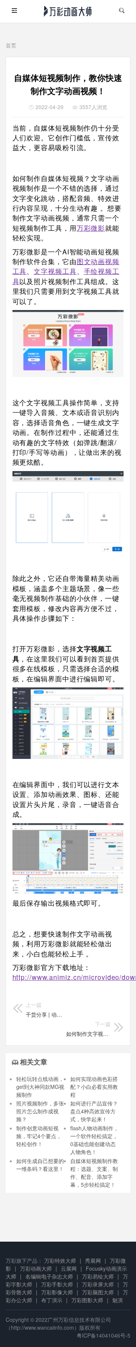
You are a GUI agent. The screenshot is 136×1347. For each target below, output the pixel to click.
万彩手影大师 (57, 1284)
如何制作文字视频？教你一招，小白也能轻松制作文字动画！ (88, 1028)
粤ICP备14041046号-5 (103, 1335)
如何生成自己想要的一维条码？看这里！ (40, 1164)
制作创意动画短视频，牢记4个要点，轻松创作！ (39, 1136)
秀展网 (93, 1260)
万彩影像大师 (57, 1292)
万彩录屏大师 (98, 1284)
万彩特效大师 (60, 1260)
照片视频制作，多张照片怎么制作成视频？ (40, 1111)
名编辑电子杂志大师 (49, 1276)
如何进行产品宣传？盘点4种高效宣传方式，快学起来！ (94, 1111)
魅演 (117, 1300)
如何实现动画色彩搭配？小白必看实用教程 (94, 1086)
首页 (11, 45)
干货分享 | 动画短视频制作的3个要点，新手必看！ (46, 1009)
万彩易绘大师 (98, 1276)
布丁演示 (51, 1300)
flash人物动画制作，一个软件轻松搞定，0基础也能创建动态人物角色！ (94, 1139)
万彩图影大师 (87, 1300)
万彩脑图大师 (98, 1292)
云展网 (69, 1268)
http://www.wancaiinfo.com (42, 1327)
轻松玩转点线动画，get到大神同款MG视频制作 (40, 1086)
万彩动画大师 (36, 1268)
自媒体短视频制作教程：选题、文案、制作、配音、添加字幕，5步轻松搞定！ (94, 1172)
